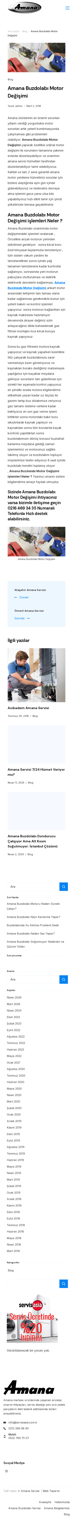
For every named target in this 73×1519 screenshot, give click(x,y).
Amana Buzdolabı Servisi (24, 1508)
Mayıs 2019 (14, 1166)
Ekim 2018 (13, 1212)
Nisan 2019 (14, 1173)
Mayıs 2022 (14, 1056)
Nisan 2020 (14, 1095)
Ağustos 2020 (16, 1069)
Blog (10, 79)
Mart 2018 (13, 1251)
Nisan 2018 (14, 1244)
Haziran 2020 (15, 1082)
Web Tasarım (51, 1491)
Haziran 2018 (15, 1231)
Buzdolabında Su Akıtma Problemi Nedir (33, 925)
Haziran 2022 (15, 1049)
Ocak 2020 (14, 1114)
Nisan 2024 (14, 1010)
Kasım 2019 (14, 1127)
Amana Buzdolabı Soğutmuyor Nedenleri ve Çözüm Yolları (35, 944)
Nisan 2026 (14, 997)
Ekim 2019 (13, 1134)
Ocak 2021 (13, 1062)
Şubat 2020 (14, 1108)
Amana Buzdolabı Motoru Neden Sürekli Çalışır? (33, 906)
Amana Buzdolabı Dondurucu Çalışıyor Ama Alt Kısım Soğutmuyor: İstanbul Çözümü (33, 841)
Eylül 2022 (13, 1030)
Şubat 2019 (14, 1186)
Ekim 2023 (13, 1017)
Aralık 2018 (14, 1199)
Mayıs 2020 (14, 1088)
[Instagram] (6, 1471)
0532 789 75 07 (18, 1438)
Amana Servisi (30, 1491)
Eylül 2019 (13, 1140)
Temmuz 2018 (16, 1225)
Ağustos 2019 (15, 1147)
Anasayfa (45, 1502)
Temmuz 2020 (16, 1075)
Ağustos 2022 (16, 1036)
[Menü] (67, 7)
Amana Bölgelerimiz (57, 1508)
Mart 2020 (13, 1101)
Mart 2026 (13, 1004)
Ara (63, 1284)
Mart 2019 (13, 1179)
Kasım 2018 (14, 1205)
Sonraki (19, 618)
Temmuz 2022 (16, 1043)
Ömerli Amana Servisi (29, 611)
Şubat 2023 (14, 1023)
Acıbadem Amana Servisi (28, 708)
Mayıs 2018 (14, 1238)
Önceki (24, 597)
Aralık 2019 (14, 1121)
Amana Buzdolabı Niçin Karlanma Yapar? (33, 917)
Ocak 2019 (13, 1192)
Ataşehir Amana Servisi (30, 590)
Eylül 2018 (13, 1218)
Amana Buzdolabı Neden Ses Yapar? (31, 933)
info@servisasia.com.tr (22, 1422)
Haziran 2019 (15, 1160)
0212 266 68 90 (18, 1428)
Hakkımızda (62, 1502)
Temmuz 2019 (16, 1153)
